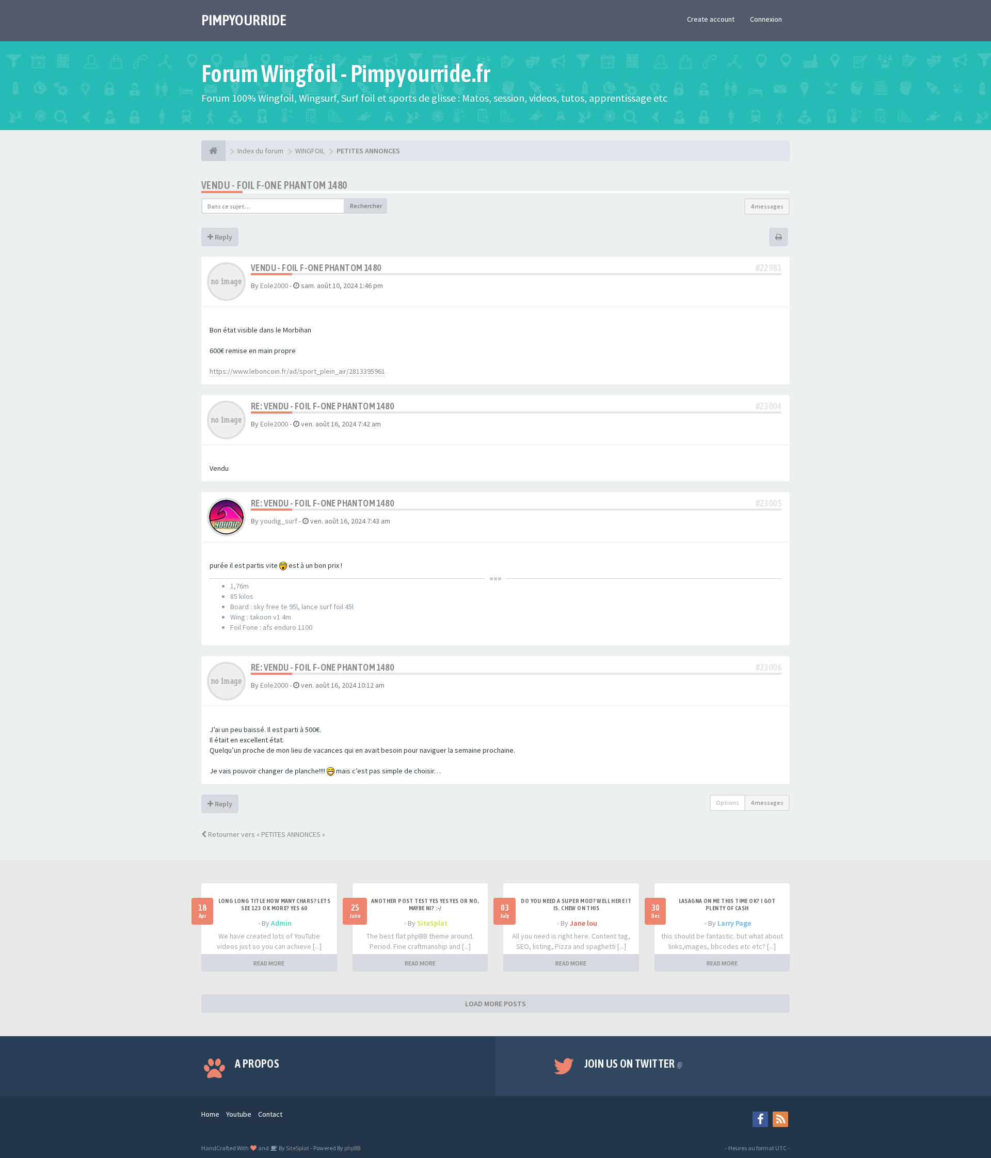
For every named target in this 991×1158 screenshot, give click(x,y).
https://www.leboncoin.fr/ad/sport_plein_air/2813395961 (297, 371)
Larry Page (734, 923)
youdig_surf (278, 521)
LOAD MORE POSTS (495, 1003)
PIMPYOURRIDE (243, 20)
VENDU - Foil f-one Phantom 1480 (274, 185)
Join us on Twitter (633, 1063)
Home (210, 1114)
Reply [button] (222, 237)
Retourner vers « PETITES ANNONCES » (265, 834)
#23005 (768, 503)
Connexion (766, 19)
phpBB (352, 1148)
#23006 (768, 667)
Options (727, 802)
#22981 (768, 267)
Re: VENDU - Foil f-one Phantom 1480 (322, 406)
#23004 (768, 406)
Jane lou (583, 923)
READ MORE (268, 963)
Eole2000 (274, 285)
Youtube (238, 1114)
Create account (710, 19)
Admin (281, 923)
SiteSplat (432, 923)
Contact (270, 1114)
